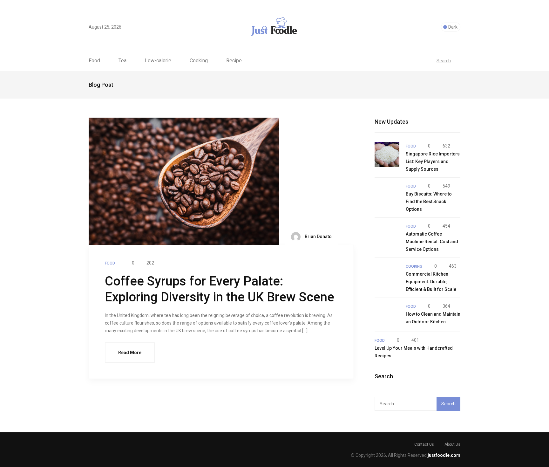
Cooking (199, 60)
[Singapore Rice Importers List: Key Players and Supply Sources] (387, 154)
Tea (122, 60)
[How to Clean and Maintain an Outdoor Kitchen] (387, 314)
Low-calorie (158, 60)
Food (94, 60)
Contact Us (424, 444)
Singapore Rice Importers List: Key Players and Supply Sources (433, 161)
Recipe (234, 60)
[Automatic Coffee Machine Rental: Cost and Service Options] (387, 234)
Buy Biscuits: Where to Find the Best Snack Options (429, 201)
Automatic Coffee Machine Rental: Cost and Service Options (432, 241)
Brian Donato (318, 236)
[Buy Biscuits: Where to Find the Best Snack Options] (387, 194)
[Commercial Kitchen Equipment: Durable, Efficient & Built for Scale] (387, 274)
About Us (452, 444)
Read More (129, 352)
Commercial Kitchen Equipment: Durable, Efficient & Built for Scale (431, 281)
